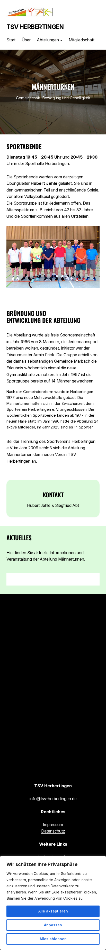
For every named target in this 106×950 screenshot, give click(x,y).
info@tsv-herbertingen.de (53, 798)
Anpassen (53, 925)
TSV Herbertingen (35, 27)
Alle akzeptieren (53, 911)
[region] (53, 903)
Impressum (53, 824)
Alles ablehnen (53, 939)
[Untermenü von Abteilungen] (61, 40)
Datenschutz (53, 831)
